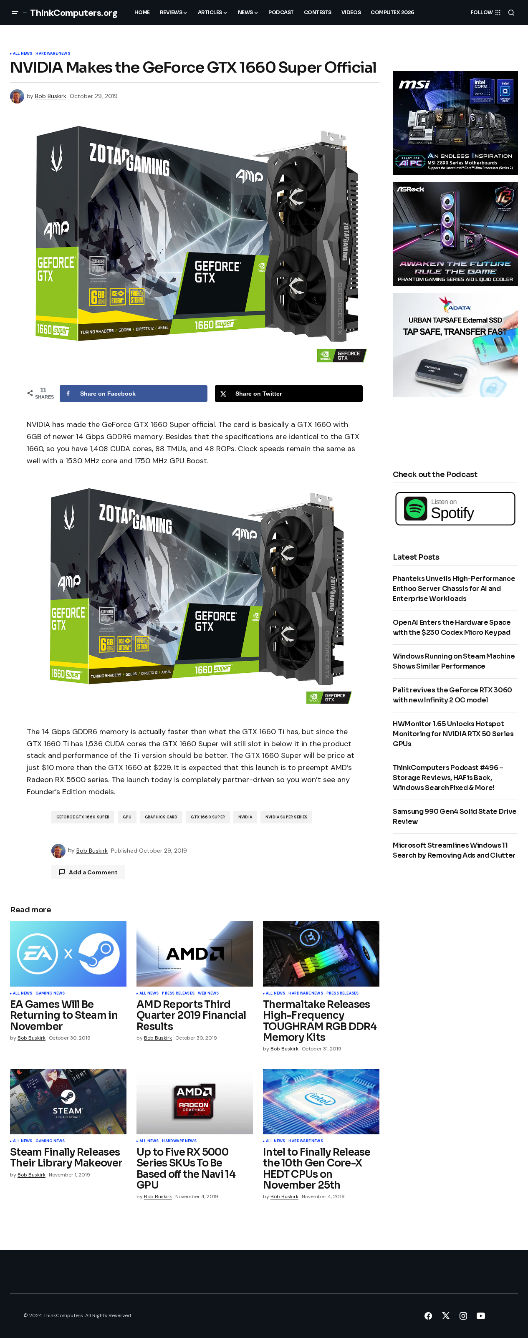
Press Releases (178, 994)
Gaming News (50, 994)
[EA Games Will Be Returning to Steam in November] (68, 954)
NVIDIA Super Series (286, 817)
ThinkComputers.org (73, 13)
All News (22, 54)
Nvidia (245, 817)
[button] (15, 13)
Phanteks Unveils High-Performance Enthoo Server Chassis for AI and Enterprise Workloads (454, 588)
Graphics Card (161, 817)
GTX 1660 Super (208, 817)
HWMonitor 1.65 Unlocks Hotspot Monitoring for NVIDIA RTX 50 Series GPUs (453, 733)
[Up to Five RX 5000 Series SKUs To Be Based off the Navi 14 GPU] (194, 1101)
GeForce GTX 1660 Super (83, 817)
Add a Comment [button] (93, 872)
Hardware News (52, 54)
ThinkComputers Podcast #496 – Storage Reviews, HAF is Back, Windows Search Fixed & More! (448, 777)
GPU (127, 817)
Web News (208, 994)
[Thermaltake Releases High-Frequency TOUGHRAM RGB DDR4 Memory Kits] (321, 954)
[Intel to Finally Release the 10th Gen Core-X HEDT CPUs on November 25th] (321, 1101)
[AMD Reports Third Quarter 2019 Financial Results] (194, 954)
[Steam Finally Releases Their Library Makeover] (68, 1101)
